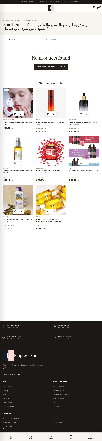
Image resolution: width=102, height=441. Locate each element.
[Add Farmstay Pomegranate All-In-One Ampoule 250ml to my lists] (53, 162)
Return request (58, 391)
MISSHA (38, 119)
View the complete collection (51, 67)
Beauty (5, 391)
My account (7, 426)
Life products (8, 402)
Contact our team (11, 374)
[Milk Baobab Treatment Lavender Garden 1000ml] (18, 200)
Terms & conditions (10, 422)
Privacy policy (58, 422)
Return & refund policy (61, 395)
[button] (15, 113)
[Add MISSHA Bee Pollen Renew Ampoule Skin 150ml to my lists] (53, 113)
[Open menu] (4, 8)
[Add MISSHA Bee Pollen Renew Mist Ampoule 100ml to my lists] (21, 162)
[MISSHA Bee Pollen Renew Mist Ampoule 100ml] (18, 151)
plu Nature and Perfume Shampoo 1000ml (84, 170)
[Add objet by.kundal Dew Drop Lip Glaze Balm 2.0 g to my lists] (21, 113)
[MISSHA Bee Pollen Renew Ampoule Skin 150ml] (51, 103)
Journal (55, 418)
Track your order (59, 387)
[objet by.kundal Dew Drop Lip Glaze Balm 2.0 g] (18, 103)
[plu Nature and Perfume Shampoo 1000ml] (84, 151)
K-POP (5, 395)
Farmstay (72, 119)
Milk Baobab (7, 216)
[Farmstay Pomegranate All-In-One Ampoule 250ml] (51, 151)
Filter (12, 40)
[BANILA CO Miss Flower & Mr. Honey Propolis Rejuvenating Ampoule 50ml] (51, 200)
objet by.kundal (9, 119)
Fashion (6, 398)
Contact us (57, 406)
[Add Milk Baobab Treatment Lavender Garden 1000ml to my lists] (21, 211)
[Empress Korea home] (51, 8)
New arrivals (7, 387)
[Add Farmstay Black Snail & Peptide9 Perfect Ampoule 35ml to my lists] (86, 113)
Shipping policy (58, 398)
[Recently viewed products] (3, 428)
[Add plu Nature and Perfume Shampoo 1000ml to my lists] (86, 162)
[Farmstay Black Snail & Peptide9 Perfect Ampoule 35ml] (84, 103)
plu (70, 168)
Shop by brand (8, 406)
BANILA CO (39, 216)
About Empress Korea (11, 418)
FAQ (54, 402)
